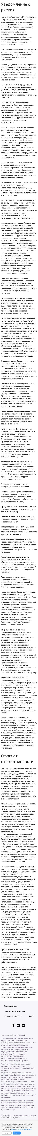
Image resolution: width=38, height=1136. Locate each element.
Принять (16, 1133)
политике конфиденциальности (21, 1129)
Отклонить (6, 1133)
